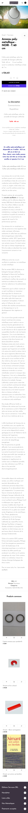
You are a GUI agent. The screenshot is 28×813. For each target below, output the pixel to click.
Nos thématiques (8, 803)
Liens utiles (6, 798)
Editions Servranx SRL (10, 787)
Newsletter (6, 793)
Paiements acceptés (9, 809)
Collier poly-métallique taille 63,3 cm (14, 169)
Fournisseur (17, 583)
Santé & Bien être (17, 587)
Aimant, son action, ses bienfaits (12, 774)
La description (14, 102)
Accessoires (8, 587)
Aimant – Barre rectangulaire (11, 730)
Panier (25, 2)
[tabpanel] (14, 17)
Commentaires (14, 106)
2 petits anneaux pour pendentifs (12, 641)
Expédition (14, 109)
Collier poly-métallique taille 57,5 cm (14, 166)
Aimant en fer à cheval (10, 685)
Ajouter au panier (14, 637)
